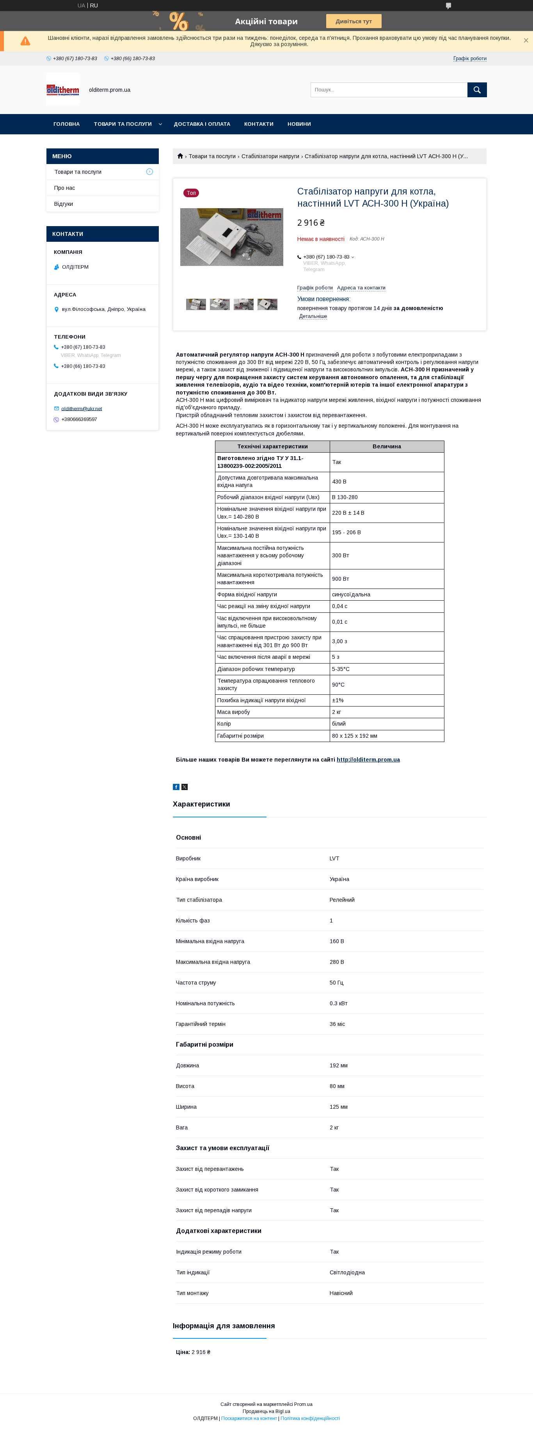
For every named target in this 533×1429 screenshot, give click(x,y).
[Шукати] (477, 89)
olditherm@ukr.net (81, 408)
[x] (184, 788)
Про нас (64, 188)
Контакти (259, 124)
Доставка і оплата (202, 124)
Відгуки (63, 204)
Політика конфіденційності (310, 1418)
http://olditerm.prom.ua (368, 759)
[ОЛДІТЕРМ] (63, 104)
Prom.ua (303, 1404)
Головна (66, 124)
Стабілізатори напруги (270, 156)
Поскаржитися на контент (249, 1418)
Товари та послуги (123, 124)
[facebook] (176, 788)
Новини (299, 124)
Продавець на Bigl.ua (266, 1411)
